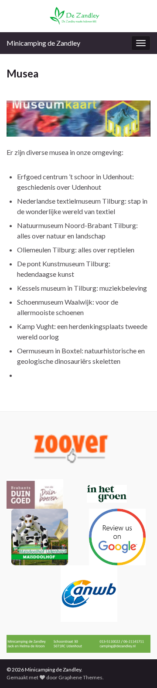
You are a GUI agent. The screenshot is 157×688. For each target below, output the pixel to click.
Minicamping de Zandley (43, 43)
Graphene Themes (80, 677)
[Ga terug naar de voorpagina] (78, 16)
